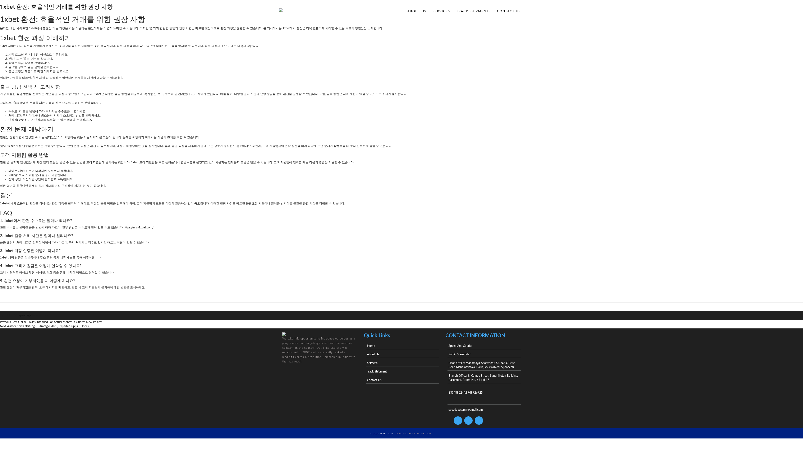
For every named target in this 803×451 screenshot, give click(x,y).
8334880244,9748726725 (466, 392)
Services (441, 11)
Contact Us (509, 11)
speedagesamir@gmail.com (466, 409)
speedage (25, 315)
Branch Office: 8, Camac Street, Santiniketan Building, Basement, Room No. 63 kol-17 (483, 377)
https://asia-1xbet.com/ (138, 227)
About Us (416, 11)
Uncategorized (40, 315)
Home (395, 11)
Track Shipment (377, 371)
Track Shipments (473, 11)
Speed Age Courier (460, 346)
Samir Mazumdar (460, 354)
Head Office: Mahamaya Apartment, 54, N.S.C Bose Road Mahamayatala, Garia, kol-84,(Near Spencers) (482, 365)
